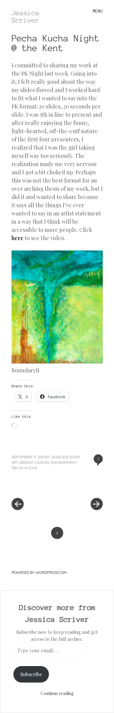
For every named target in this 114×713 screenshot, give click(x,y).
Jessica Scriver (25, 16)
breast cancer (34, 462)
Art (15, 462)
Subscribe (31, 674)
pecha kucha (24, 468)
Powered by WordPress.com (39, 572)
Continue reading (57, 693)
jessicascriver (65, 457)
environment (64, 462)
